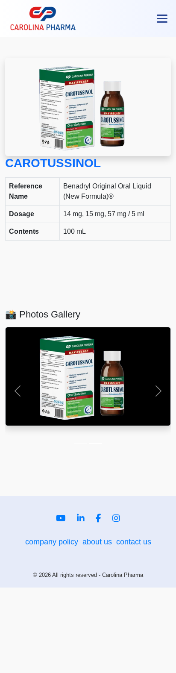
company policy (51, 542)
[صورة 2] (95, 443)
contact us (133, 542)
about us (97, 542)
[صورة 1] (80, 443)
